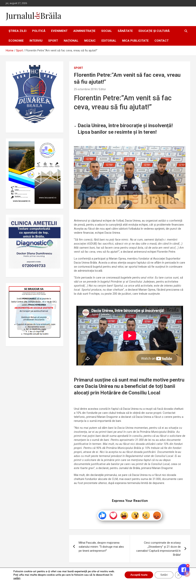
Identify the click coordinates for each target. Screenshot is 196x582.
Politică (38, 31)
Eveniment (59, 31)
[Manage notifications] (187, 573)
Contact (161, 40)
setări (16, 578)
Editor (102, 89)
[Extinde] (55, 222)
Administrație (84, 31)
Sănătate (125, 31)
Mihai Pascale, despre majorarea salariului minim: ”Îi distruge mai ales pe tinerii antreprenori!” (101, 546)
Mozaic (90, 40)
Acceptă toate (138, 575)
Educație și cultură (154, 31)
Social (106, 31)
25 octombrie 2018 (85, 89)
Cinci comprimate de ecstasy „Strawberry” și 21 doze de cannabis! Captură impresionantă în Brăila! (158, 548)
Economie (16, 40)
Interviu (35, 40)
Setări (164, 575)
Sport (53, 40)
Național (71, 40)
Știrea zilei (17, 31)
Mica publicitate (135, 40)
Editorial (108, 40)
